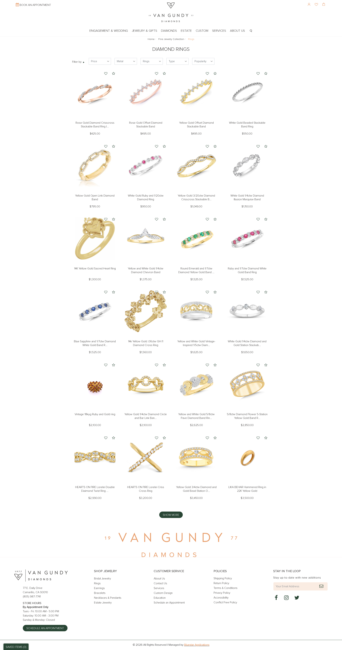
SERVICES (219, 30)
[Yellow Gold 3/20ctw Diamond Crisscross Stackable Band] (196, 166)
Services (159, 588)
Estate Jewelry (103, 602)
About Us (159, 578)
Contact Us (160, 583)
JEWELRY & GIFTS (144, 30)
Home (151, 39)
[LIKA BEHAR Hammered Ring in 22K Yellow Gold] (247, 457)
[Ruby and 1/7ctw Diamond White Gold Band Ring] (247, 238)
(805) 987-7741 (32, 596)
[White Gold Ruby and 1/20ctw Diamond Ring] (146, 166)
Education (160, 597)
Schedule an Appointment (45, 628)
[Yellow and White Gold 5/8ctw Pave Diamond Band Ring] (196, 384)
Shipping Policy (223, 578)
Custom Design (163, 593)
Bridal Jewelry (102, 578)
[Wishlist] (316, 2)
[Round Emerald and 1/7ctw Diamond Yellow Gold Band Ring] (196, 238)
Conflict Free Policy (225, 602)
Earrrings (99, 588)
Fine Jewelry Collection (171, 39)
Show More (171, 515)
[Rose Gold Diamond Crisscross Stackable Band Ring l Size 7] (95, 93)
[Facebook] (276, 598)
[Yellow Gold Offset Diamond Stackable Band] (196, 93)
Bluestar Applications (196, 644)
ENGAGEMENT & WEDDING (108, 30)
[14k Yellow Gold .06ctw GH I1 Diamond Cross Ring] (146, 311)
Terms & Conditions (225, 588)
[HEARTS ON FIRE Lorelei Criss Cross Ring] (146, 457)
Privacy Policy (222, 592)
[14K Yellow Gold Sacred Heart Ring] (95, 238)
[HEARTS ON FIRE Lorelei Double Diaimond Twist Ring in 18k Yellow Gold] (95, 457)
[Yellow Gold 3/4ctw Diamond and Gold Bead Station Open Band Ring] (196, 457)
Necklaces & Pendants (107, 597)
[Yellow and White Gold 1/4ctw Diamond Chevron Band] (146, 238)
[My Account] (309, 2)
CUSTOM (202, 30)
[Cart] (324, 2)
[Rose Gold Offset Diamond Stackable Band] (146, 93)
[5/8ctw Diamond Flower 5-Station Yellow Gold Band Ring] (247, 384)
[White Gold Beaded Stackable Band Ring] (247, 93)
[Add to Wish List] (106, 74)
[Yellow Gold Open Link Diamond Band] (95, 166)
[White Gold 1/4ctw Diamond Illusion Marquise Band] (247, 166)
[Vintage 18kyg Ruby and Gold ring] (95, 384)
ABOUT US (237, 30)
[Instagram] (286, 598)
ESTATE (186, 30)
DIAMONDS (169, 30)
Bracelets (99, 593)
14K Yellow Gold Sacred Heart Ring (95, 268)
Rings (97, 583)
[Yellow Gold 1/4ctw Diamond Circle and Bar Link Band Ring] (146, 384)
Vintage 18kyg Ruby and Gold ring (95, 414)
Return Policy (221, 583)
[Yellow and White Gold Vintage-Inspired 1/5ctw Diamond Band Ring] (196, 311)
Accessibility (221, 597)
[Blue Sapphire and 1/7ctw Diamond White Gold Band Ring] (95, 311)
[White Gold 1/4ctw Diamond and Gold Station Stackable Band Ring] (247, 311)
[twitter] (297, 598)
